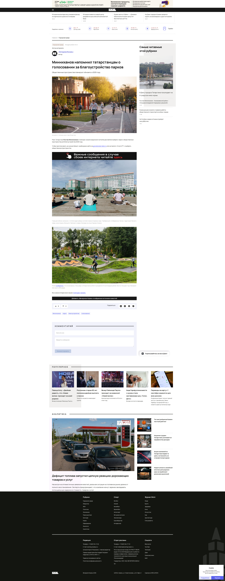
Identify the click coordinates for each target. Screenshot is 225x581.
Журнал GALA (150, 497)
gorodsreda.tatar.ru (100, 146)
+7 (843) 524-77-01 (125, 544)
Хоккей (116, 504)
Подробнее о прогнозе (57, 29)
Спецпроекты (149, 520)
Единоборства (118, 520)
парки (65, 313)
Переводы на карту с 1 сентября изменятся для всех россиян (161, 393)
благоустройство (74, 313)
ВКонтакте (148, 544)
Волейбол (117, 506)
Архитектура (148, 518)
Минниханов (57, 313)
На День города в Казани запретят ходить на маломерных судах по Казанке (158, 15)
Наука (84, 520)
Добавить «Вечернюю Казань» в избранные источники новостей (94, 298)
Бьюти (146, 504)
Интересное (117, 523)
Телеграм (147, 550)
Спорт (116, 497)
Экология (86, 526)
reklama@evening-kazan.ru (125, 547)
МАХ (146, 558)
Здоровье (147, 506)
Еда (146, 515)
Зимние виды (117, 518)
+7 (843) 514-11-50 (94, 544)
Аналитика (59, 414)
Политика (86, 509)
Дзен (146, 552)
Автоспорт (117, 512)
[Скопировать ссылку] (133, 306)
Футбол (116, 501)
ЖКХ (84, 506)
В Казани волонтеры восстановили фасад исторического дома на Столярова (66, 15)
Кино (146, 509)
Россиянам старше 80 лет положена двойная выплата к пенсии (88, 393)
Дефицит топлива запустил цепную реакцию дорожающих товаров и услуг (90, 477)
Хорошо (217, 578)
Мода (146, 501)
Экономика (86, 512)
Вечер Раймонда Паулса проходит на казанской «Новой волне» (111, 393)
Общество (86, 504)
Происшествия (87, 515)
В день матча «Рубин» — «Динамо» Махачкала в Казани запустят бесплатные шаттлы (125, 16)
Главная (54, 38)
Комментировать (63, 351)
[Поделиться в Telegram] (129, 306)
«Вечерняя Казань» (66, 52)
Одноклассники (149, 555)
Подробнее (205, 578)
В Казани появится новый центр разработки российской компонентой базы (95, 16)
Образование (87, 523)
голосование (85, 313)
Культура (85, 518)
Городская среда (64, 38)
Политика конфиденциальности (92, 561)
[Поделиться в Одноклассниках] (125, 306)
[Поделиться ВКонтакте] (121, 306)
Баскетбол (117, 509)
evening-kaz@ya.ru (92, 547)
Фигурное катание (119, 515)
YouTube (147, 547)
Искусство (148, 512)
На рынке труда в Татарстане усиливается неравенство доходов (163, 438)
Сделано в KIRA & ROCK (151, 573)
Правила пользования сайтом (91, 558)
